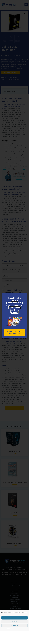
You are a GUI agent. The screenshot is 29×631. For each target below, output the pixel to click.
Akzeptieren (14, 618)
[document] (14, 315)
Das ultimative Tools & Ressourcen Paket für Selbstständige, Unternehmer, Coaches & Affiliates (14, 305)
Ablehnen (14, 621)
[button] (25, 293)
